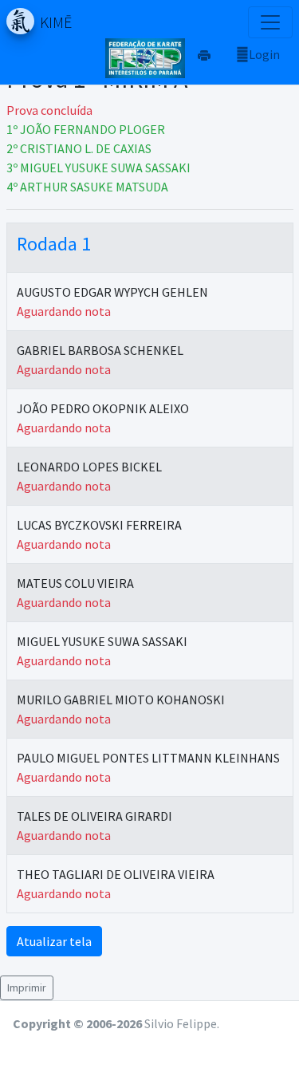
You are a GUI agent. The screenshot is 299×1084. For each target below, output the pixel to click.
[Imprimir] (204, 54)
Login (264, 54)
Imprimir (26, 987)
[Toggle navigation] (270, 22)
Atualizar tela (54, 941)
